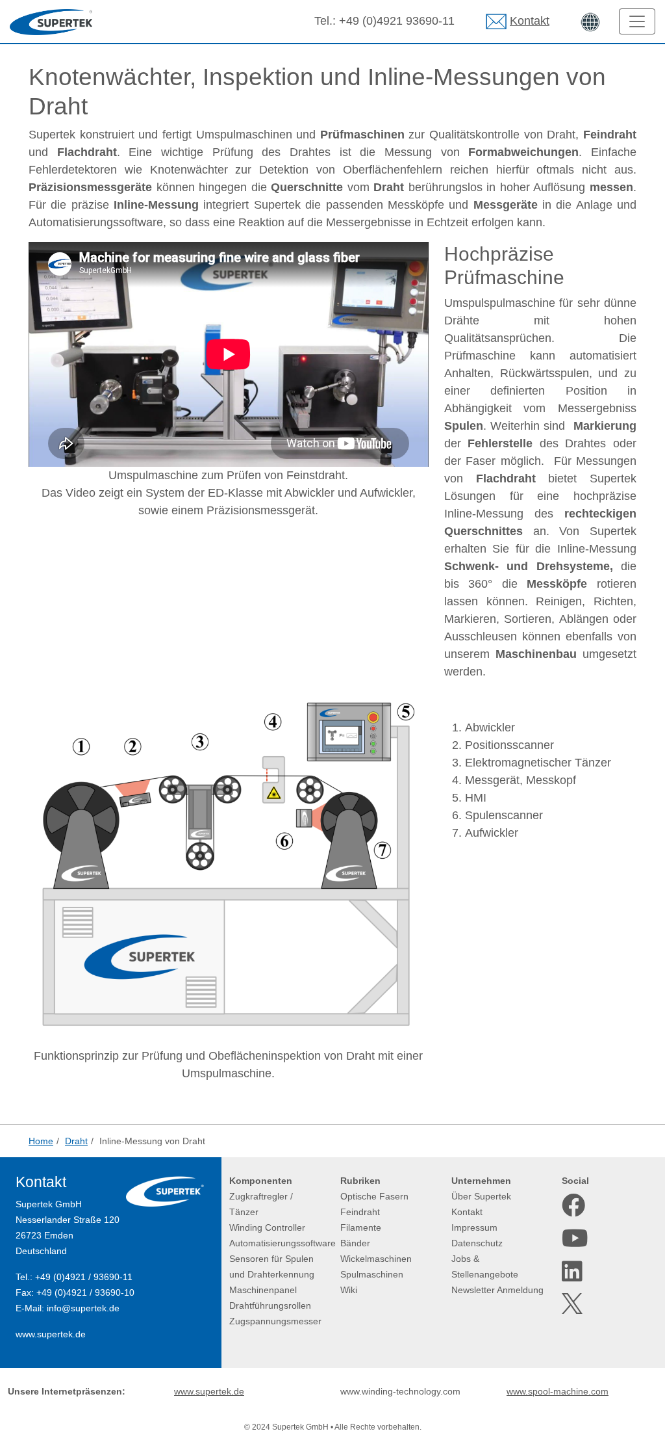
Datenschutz (477, 1243)
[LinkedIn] (573, 1271)
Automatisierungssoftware (282, 1243)
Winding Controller (267, 1227)
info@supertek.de (83, 1308)
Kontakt (529, 20)
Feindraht (360, 1212)
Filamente (360, 1227)
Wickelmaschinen (376, 1258)
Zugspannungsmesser (275, 1321)
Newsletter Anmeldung (497, 1290)
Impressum (474, 1227)
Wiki (348, 1290)
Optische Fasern (374, 1196)
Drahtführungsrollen (270, 1305)
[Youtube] (573, 1238)
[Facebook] (573, 1205)
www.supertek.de (51, 1334)
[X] (573, 1303)
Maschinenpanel (263, 1290)
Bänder (355, 1243)
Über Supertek (481, 1196)
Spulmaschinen (371, 1274)
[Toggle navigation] (637, 21)
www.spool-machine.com (558, 1391)
